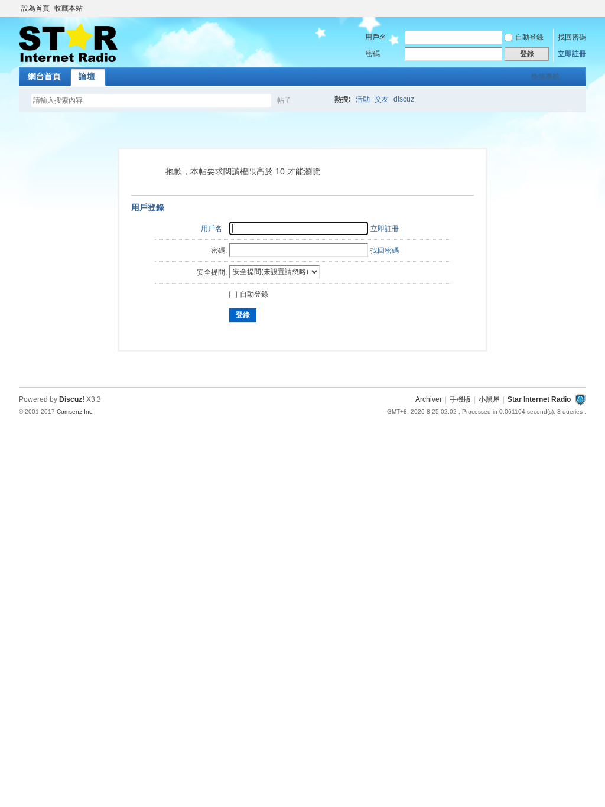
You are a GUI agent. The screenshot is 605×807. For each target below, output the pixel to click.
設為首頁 (35, 8)
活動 (363, 99)
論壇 (87, 76)
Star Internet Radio (539, 399)
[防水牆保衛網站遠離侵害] (580, 399)
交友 (382, 99)
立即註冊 (572, 54)
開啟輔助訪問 (583, 8)
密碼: (219, 250)
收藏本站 (68, 8)
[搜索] (318, 100)
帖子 (284, 100)
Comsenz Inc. (75, 411)
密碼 (373, 54)
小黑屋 (489, 399)
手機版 (460, 399)
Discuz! (71, 399)
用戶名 (375, 37)
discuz (403, 99)
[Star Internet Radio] (68, 60)
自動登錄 (529, 37)
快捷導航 (545, 77)
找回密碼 (572, 37)
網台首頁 (44, 76)
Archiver (428, 399)
